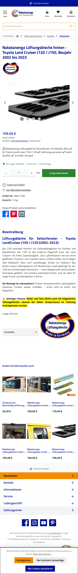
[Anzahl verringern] (6, 172)
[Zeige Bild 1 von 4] (21, 118)
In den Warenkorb (59, 173)
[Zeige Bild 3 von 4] (33, 118)
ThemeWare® (39, 542)
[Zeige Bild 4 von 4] (39, 118)
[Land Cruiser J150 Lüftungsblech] (38, 102)
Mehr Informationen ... (42, 554)
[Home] (17, 36)
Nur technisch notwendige (50, 560)
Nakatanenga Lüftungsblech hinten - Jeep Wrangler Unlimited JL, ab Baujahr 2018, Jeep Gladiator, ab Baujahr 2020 (39, 450)
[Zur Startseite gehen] (22, 13)
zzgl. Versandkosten (19, 140)
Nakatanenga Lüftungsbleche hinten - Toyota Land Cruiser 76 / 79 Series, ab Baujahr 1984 (38, 404)
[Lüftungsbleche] (39, 68)
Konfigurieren (24, 560)
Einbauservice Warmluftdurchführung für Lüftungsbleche (13, 404)
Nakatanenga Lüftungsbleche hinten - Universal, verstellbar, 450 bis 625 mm (63, 404)
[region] (39, 102)
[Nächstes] (72, 103)
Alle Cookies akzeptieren (40, 568)
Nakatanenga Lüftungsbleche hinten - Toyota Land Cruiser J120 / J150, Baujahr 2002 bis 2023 (63, 450)
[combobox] (35, 26)
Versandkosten (54, 533)
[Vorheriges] (5, 103)
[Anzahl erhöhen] (31, 172)
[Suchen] (71, 26)
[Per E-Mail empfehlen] (22, 213)
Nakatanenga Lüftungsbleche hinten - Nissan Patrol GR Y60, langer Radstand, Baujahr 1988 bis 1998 (14, 450)
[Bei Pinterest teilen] (14, 213)
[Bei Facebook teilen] (6, 213)
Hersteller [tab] (9, 332)
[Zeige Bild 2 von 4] (27, 118)
